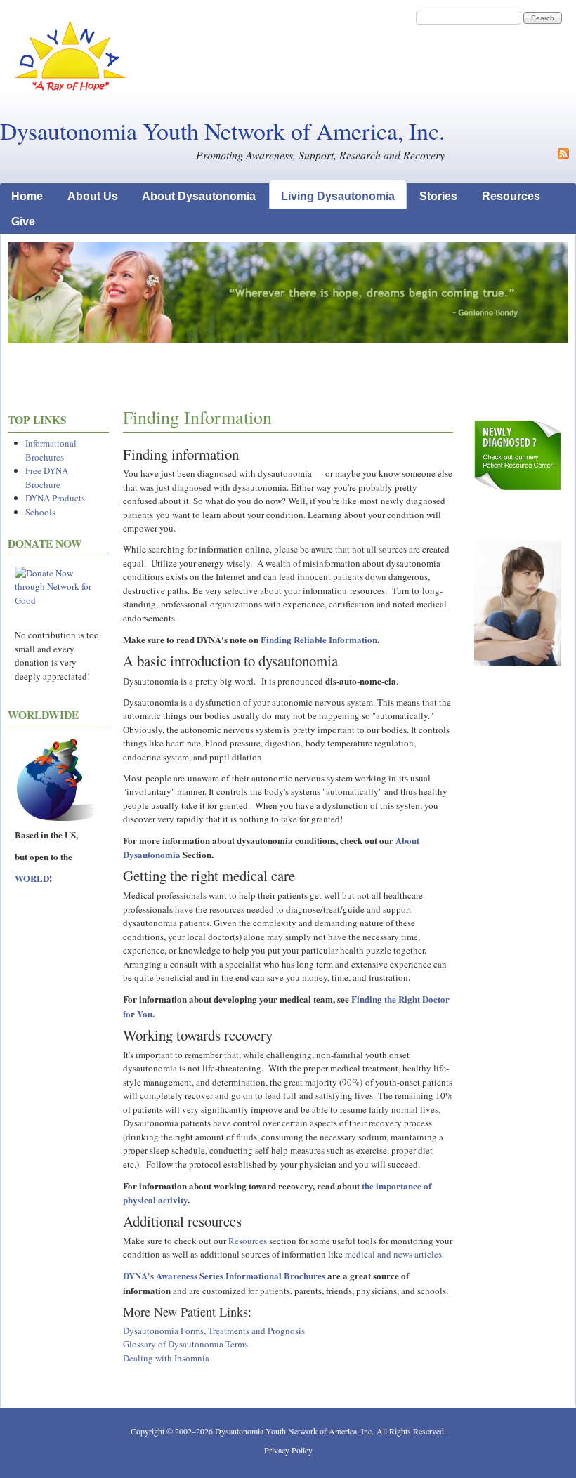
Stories (438, 196)
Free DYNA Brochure (46, 477)
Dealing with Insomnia (166, 1358)
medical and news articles (393, 1254)
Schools (40, 512)
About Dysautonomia (199, 196)
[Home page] (70, 87)
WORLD (32, 878)
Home (27, 196)
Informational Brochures (51, 450)
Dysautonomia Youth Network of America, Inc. (222, 130)
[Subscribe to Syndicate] (563, 156)
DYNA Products (55, 497)
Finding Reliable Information (319, 639)
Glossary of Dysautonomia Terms (185, 1344)
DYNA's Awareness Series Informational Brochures (224, 1275)
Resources (511, 196)
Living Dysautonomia (338, 196)
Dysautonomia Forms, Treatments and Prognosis (214, 1330)
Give (23, 221)
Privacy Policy (288, 1450)
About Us (92, 196)
